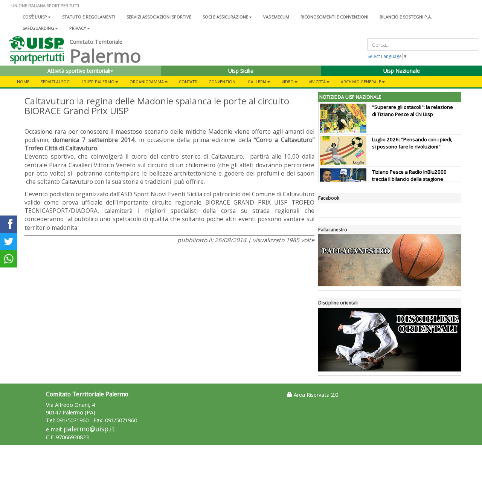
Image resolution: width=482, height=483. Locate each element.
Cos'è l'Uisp (35, 17)
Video (288, 81)
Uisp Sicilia (240, 70)
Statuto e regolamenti (88, 17)
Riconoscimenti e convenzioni (334, 17)
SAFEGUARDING (38, 28)
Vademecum (276, 17)
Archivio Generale (361, 81)
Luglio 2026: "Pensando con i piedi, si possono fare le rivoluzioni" (412, 143)
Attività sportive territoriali (78, 70)
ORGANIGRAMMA (147, 81)
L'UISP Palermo (98, 81)
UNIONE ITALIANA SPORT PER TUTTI (45, 5)
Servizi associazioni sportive (159, 17)
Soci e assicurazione (225, 17)
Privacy (77, 28)
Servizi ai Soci (55, 81)
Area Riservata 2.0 (315, 394)
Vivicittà (317, 81)
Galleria (257, 81)
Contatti (188, 81)
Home (23, 81)
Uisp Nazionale (401, 70)
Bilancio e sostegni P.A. (406, 17)
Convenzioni (222, 81)
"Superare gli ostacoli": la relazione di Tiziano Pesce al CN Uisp (412, 111)
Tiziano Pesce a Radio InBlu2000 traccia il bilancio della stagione (409, 175)
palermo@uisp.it (89, 429)
